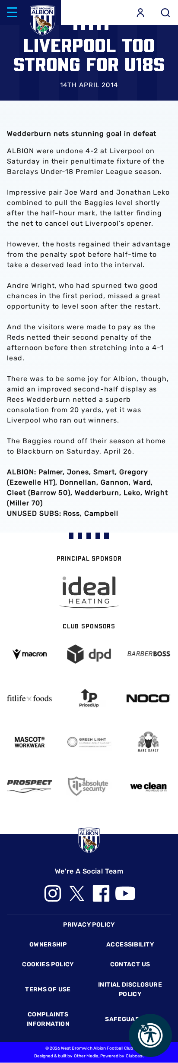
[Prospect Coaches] (29, 786)
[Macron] (29, 654)
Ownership (48, 944)
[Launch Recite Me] (150, 1035)
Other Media (86, 1056)
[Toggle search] (165, 12)
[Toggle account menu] (140, 12)
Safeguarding (130, 1019)
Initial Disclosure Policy (130, 989)
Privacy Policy (88, 924)
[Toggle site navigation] (12, 12)
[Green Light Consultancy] (88, 742)
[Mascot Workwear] (29, 742)
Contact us (130, 964)
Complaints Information (48, 1019)
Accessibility (130, 944)
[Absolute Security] (88, 786)
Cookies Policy (47, 964)
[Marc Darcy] (148, 742)
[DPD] (88, 654)
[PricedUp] (88, 698)
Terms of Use (48, 989)
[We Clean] (148, 786)
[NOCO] (148, 698)
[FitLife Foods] (29, 698)
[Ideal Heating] (89, 592)
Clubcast (135, 1056)
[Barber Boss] (148, 654)
